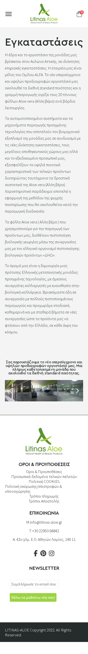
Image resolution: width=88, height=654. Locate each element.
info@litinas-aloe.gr (46, 522)
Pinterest (43, 553)
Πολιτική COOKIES (44, 481)
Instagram (51, 553)
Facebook (36, 553)
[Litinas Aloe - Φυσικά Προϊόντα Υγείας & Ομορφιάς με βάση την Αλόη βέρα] (44, 14)
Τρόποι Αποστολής (44, 501)
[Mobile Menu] (8, 14)
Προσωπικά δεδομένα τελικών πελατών (44, 476)
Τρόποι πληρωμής (44, 496)
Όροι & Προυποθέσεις (44, 471)
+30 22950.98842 (45, 530)
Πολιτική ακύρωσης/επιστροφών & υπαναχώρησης (33, 489)
